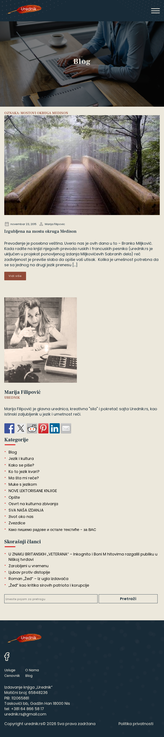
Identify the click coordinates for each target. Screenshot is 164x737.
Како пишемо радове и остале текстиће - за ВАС (52, 529)
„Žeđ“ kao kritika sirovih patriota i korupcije (49, 585)
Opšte (14, 497)
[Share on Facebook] (9, 428)
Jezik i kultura (21, 458)
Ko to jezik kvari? (24, 471)
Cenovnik (12, 675)
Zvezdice (17, 523)
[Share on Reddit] (32, 428)
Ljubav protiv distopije (29, 572)
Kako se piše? (21, 465)
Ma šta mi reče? (24, 478)
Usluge (9, 670)
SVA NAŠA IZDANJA (26, 510)
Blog (13, 452)
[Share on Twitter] (21, 428)
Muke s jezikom (23, 484)
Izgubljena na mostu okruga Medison (40, 231)
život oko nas (21, 516)
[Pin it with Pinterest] (43, 428)
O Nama (32, 670)
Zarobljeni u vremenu (28, 565)
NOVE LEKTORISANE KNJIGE (33, 490)
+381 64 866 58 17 (27, 708)
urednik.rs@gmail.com (25, 714)
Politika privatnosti (136, 723)
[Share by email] (66, 428)
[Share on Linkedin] (55, 428)
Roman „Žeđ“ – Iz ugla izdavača (38, 578)
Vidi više (15, 276)
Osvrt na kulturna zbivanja (33, 503)
